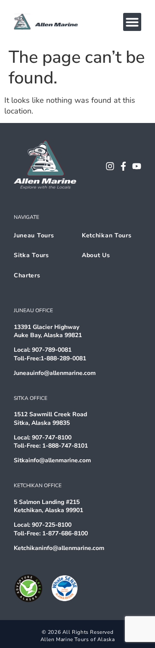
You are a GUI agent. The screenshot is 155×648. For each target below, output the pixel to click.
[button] (132, 22)
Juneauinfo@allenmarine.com (55, 373)
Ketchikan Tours (107, 235)
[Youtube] (136, 166)
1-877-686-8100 (65, 533)
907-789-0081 (51, 350)
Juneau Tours (34, 235)
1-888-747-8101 (65, 446)
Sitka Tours (31, 255)
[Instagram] (110, 166)
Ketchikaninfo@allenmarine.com (59, 548)
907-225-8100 (51, 525)
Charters (27, 275)
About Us (96, 255)
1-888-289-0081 (63, 358)
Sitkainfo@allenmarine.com (52, 460)
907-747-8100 (51, 437)
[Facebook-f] (123, 166)
